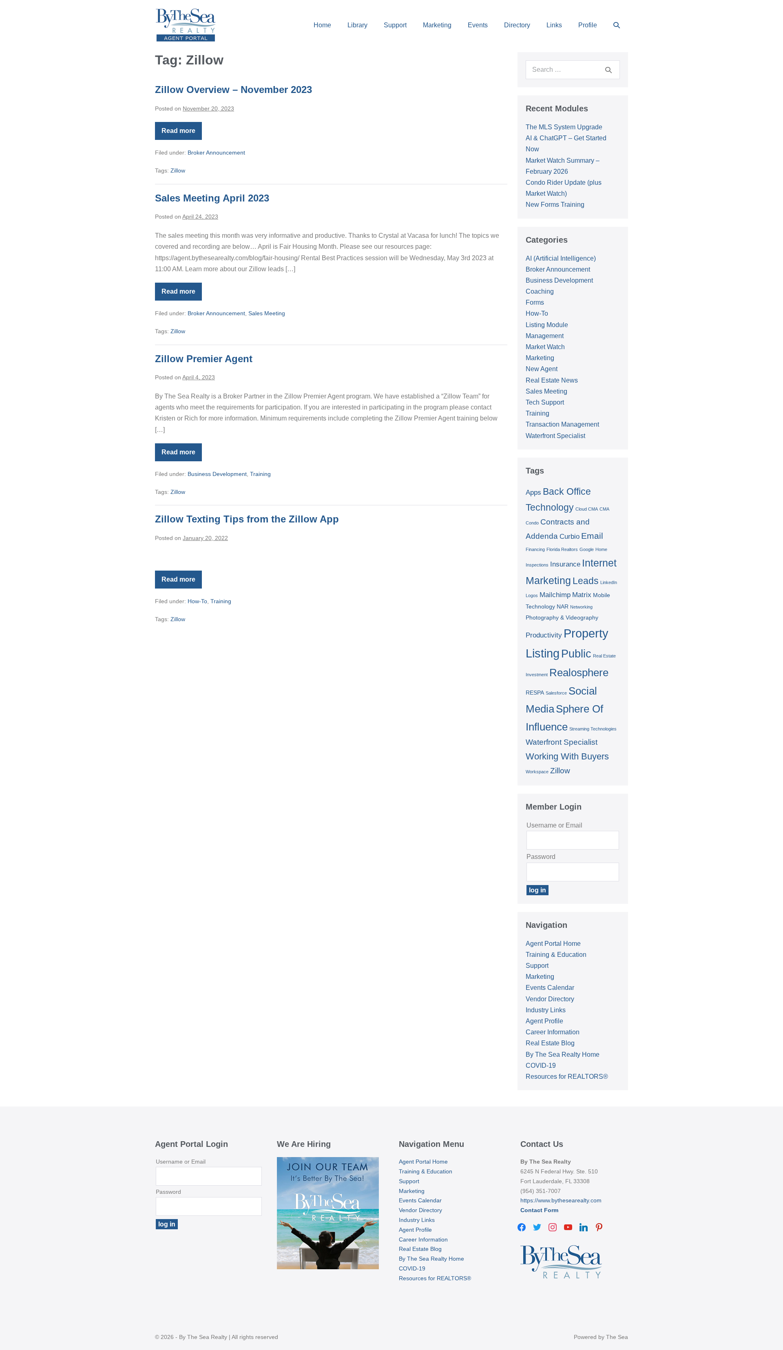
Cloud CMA (586, 509)
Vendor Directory (550, 999)
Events (478, 25)
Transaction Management (562, 424)
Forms (535, 302)
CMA (604, 509)
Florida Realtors (562, 549)
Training (260, 474)
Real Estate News (552, 380)
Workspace (537, 771)
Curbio (570, 536)
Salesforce (556, 692)
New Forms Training (555, 204)
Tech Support (545, 402)
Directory (517, 25)
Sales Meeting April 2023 (212, 198)
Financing (535, 549)
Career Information (553, 1032)
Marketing (437, 25)
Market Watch (545, 346)
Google (587, 549)
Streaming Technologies (593, 728)
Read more (181, 133)
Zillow (177, 170)
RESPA (535, 692)
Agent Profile (544, 1021)
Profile (587, 25)
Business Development (217, 474)
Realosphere (578, 672)
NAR (562, 606)
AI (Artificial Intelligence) (561, 258)
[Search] (608, 69)
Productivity (544, 635)
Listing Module (547, 324)
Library (357, 25)
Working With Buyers (567, 756)
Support (395, 25)
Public (576, 654)
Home (322, 25)
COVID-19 (541, 1065)
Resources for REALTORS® (567, 1076)
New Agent (541, 368)
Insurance (565, 564)
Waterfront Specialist (555, 435)
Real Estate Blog (550, 1043)
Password (540, 856)
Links (554, 25)
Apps (533, 492)
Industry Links (546, 1010)
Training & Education (556, 954)
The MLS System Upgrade (564, 127)
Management (545, 335)
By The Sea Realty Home (562, 1054)
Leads (586, 580)
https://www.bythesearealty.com (561, 1200)
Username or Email (554, 825)
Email (592, 535)
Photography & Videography (562, 617)
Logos (532, 595)
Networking (581, 606)
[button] (616, 25)
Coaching (540, 291)
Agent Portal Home (553, 943)
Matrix (581, 595)
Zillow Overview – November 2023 (233, 89)
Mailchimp (555, 595)
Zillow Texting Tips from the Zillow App (247, 519)
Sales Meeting (266, 313)
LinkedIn (608, 582)
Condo (532, 522)
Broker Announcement (216, 152)
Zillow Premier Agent (203, 358)
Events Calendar (550, 987)
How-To (197, 601)
